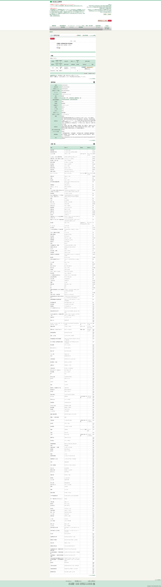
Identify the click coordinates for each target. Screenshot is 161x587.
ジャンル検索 (92, 35)
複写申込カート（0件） (102, 20)
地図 (94, 583)
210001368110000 (73, 99)
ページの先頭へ (92, 78)
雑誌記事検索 (85, 35)
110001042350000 (65, 99)
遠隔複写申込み (53, 75)
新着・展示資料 (89, 25)
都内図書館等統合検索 (63, 26)
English (109, 14)
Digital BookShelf (89, 67)
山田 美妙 (63, 97)
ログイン (52, 38)
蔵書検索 (54, 25)
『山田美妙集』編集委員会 (73, 97)
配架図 (84, 67)
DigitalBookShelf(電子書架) (107, 27)
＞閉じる (109, 4)
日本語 (105, 14)
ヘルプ (109, 20)
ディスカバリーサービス (71, 26)
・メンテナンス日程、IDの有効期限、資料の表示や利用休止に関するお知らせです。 (66, 5)
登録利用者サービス (98, 26)
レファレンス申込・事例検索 (80, 26)
